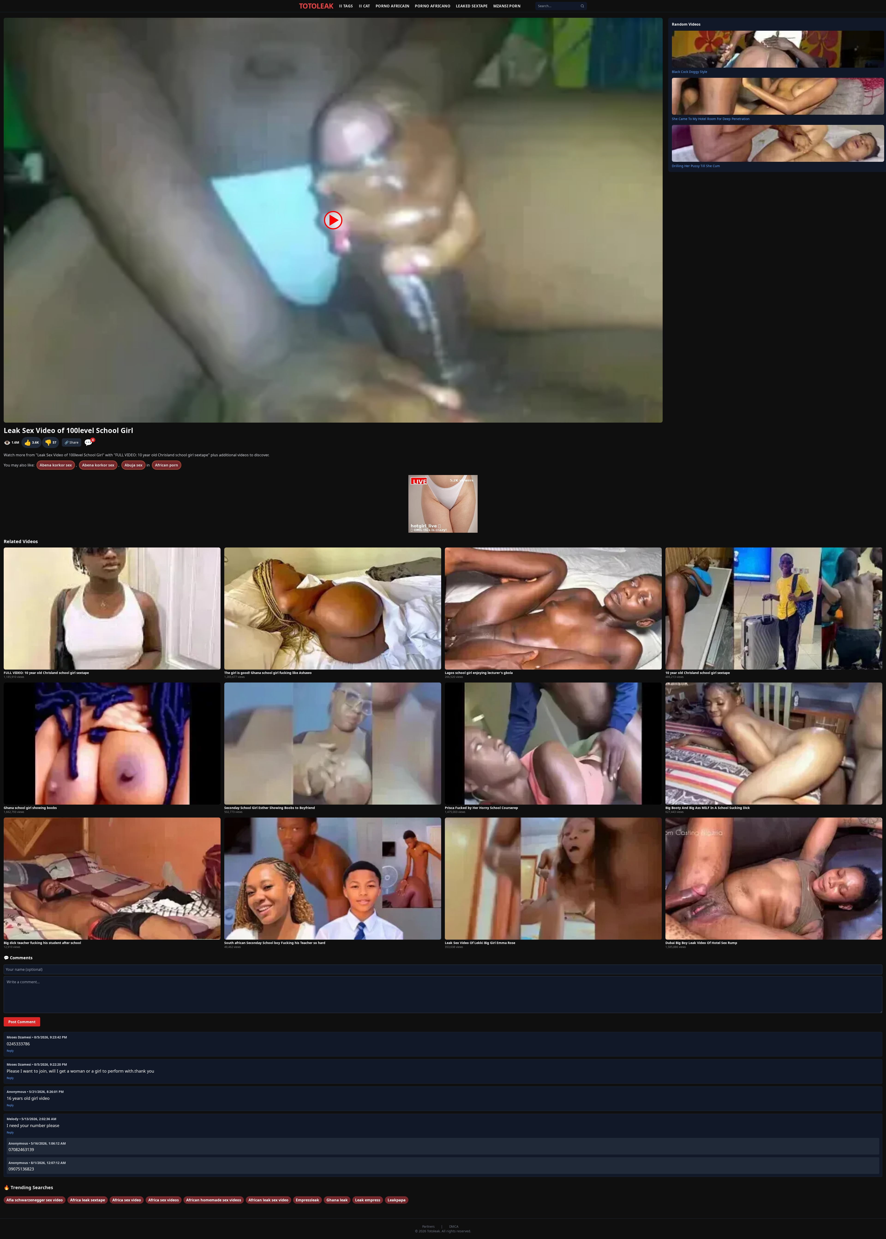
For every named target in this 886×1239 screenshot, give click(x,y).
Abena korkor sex (56, 465)
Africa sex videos (163, 1200)
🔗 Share (71, 442)
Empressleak (307, 1200)
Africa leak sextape (87, 1200)
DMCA (453, 1226)
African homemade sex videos (213, 1200)
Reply (10, 1051)
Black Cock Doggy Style (689, 71)
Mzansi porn (507, 6)
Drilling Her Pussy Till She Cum (696, 166)
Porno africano (432, 6)
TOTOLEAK (316, 6)
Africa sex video (126, 1200)
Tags (348, 6)
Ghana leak (337, 1200)
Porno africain (393, 6)
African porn (166, 465)
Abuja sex (133, 465)
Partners (429, 1226)
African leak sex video (268, 1200)
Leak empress (367, 1200)
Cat (366, 6)
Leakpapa (397, 1200)
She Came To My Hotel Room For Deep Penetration (711, 119)
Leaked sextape (472, 6)
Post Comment (22, 1021)
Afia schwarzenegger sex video (34, 1200)
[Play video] (333, 220)
